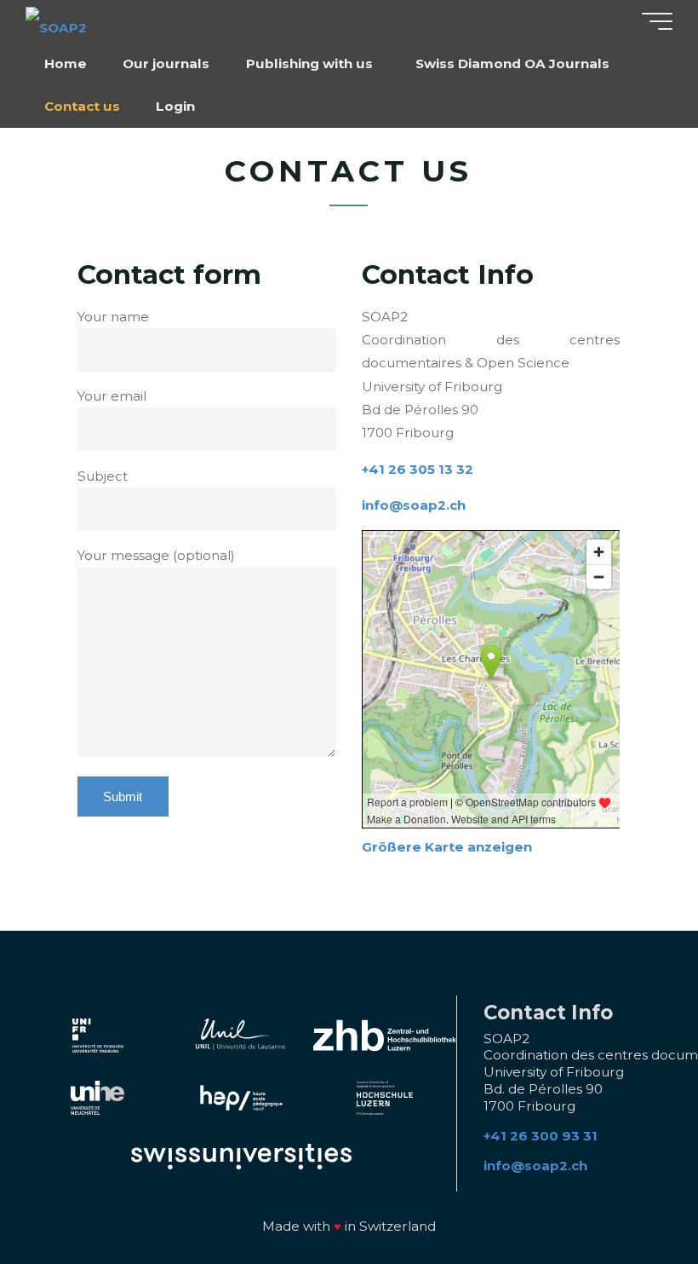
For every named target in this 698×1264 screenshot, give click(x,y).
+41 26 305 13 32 (417, 469)
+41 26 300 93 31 (540, 1136)
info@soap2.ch (414, 506)
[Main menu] (657, 21)
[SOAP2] (56, 21)
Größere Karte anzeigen (447, 848)
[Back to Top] (631, 1197)
